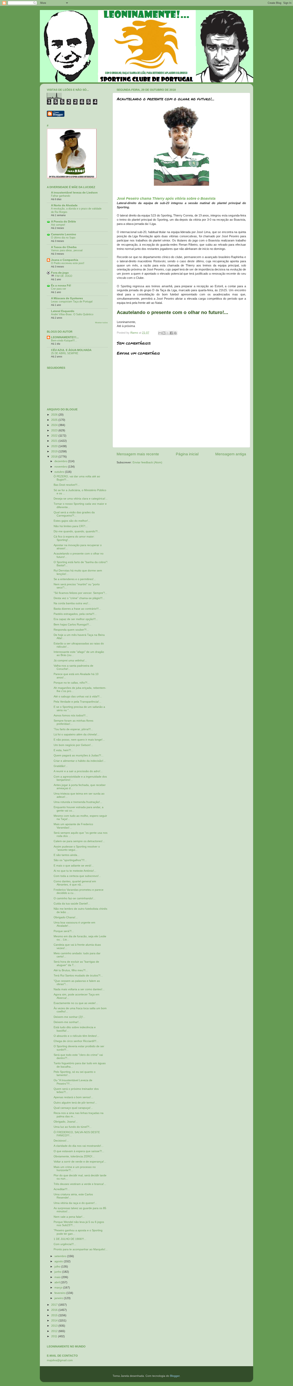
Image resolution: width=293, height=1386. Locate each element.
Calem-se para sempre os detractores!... (79, 841)
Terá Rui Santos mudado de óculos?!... (78, 975)
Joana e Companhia (64, 259)
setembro (60, 1256)
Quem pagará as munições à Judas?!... (78, 755)
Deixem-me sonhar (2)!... (69, 1016)
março (58, 1287)
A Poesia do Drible (63, 221)
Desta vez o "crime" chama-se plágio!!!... (79, 598)
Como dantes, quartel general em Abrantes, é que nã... (75, 883)
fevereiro (60, 1292)
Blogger (175, 1375)
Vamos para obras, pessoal (67, 250)
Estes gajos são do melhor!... (72, 520)
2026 (54, 414)
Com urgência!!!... (65, 1244)
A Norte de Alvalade (64, 205)
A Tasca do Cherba (64, 247)
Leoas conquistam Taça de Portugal (71, 301)
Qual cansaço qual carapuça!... (73, 1107)
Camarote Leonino (63, 234)
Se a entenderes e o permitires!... (75, 579)
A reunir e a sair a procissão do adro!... (78, 771)
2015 (54, 1315)
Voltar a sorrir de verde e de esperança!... (80, 1161)
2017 (54, 1304)
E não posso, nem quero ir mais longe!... (79, 739)
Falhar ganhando (60, 195)
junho (58, 1271)
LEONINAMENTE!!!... (65, 337)
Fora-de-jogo (60, 272)
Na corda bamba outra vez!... (72, 603)
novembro (61, 466)
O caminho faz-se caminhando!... (74, 898)
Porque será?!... (64, 931)
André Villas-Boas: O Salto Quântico (72, 314)
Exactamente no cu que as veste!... (76, 1003)
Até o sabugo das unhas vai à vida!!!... (78, 696)
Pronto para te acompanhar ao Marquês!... (81, 1249)
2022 (54, 435)
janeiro (59, 1298)
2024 (54, 425)
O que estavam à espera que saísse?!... (79, 1151)
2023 (54, 430)
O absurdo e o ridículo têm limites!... (76, 1035)
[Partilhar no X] (168, 333)
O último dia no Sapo (63, 237)
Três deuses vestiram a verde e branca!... (80, 1184)
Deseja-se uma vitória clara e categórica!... (81, 498)
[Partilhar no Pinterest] (175, 333)
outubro (59, 471)
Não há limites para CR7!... (71, 526)
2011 (54, 1336)
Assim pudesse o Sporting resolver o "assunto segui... (77, 848)
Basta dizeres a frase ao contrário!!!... (77, 608)
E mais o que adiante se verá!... (74, 865)
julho (57, 1266)
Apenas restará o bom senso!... (73, 1097)
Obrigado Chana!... (66, 917)
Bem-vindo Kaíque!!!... (64, 340)
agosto (59, 1261)
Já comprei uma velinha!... (70, 660)
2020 (54, 446)
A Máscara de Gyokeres (67, 298)
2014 (54, 1320)
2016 (54, 1309)
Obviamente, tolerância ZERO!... (74, 1156)
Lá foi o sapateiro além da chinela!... (76, 734)
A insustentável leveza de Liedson (74, 192)
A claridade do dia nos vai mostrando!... (78, 1145)
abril (57, 1282)
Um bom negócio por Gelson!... (73, 745)
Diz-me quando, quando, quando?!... (77, 531)
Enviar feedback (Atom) (147, 462)
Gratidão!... (61, 766)
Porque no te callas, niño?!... (72, 682)
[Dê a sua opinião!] (164, 333)
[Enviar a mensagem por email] (160, 333)
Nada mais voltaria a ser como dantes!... (79, 989)
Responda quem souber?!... (71, 629)
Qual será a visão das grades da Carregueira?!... (74, 514)
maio (57, 1277)
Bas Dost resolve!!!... (67, 484)
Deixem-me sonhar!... (67, 1022)
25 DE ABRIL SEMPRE (64, 353)
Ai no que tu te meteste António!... (75, 870)
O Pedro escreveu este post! (67, 263)
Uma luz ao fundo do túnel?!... (73, 1126)
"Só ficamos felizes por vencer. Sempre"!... (80, 592)
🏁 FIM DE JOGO (61, 275)
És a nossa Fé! (61, 285)
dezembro (61, 461)
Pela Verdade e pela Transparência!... (77, 701)
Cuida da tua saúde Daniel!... (72, 903)
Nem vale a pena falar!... (69, 1216)
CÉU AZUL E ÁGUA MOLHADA (71, 350)
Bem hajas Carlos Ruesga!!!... (72, 624)
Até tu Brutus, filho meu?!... (71, 970)
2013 (54, 1325)
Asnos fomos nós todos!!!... (71, 715)
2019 (54, 451)
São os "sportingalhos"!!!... (70, 860)
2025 (54, 419)
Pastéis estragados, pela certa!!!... (75, 613)
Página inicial (187, 454)
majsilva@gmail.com (60, 1360)
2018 (54, 456)
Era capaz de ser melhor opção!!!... (76, 619)
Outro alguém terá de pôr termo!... (75, 1102)
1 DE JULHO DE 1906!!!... (70, 1238)
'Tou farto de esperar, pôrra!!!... (73, 729)
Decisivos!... (61, 1140)
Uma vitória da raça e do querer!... (75, 1203)
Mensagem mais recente (138, 454)
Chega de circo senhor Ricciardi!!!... (76, 1041)
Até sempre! (58, 224)
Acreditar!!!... (62, 1189)
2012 (54, 1331)
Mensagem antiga (230, 454)
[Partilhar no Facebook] (171, 333)
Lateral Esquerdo (62, 311)
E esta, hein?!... (63, 750)
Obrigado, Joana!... (66, 1121)
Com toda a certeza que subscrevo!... (77, 875)
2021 (54, 440)
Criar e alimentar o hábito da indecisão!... (80, 760)
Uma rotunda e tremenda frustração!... (78, 802)
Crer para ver (58, 288)
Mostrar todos (101, 322)
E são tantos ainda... (67, 855)
